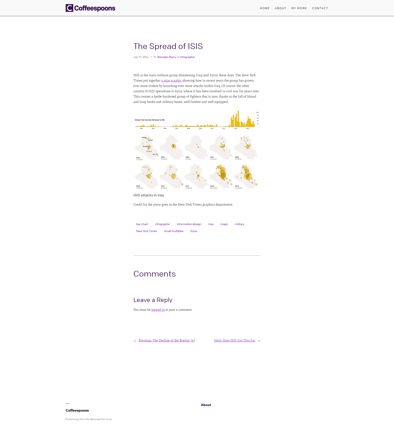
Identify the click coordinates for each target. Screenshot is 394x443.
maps (224, 224)
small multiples (173, 231)
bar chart (142, 224)
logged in (158, 310)
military (239, 224)
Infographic (187, 57)
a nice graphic (171, 81)
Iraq (210, 224)
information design (189, 224)
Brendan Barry (166, 57)
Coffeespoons (77, 410)
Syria (193, 231)
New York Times (146, 231)
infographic (162, 224)
